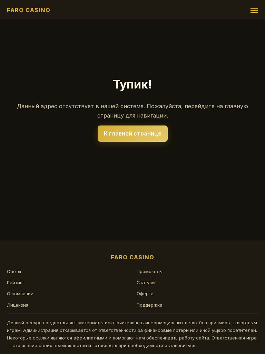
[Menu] (254, 10)
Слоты (14, 271)
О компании (20, 293)
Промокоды (150, 271)
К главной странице (132, 133)
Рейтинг (15, 282)
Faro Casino (28, 10)
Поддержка (150, 305)
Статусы (146, 282)
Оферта (145, 293)
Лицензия (17, 305)
